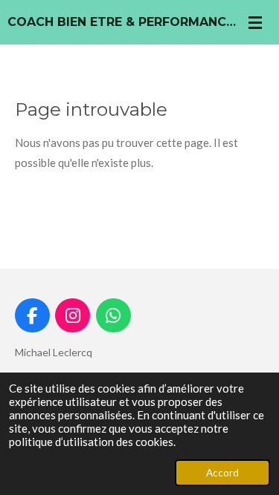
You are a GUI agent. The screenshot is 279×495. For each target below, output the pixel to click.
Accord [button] (222, 473)
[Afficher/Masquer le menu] (255, 22)
